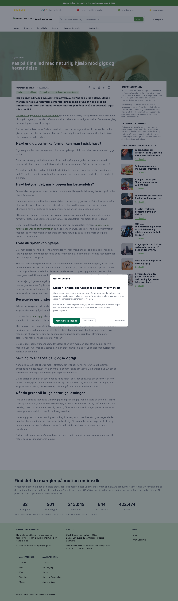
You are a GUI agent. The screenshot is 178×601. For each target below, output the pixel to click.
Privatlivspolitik (120, 321)
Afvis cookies (88, 321)
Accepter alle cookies (66, 320)
